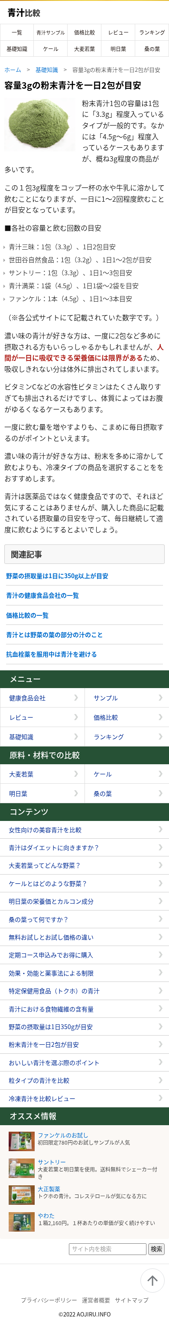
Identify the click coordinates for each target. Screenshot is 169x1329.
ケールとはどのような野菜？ (48, 883)
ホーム (12, 69)
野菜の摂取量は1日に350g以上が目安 (57, 575)
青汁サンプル (50, 32)
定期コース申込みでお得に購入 (51, 954)
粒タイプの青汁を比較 (39, 1080)
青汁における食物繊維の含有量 (51, 1008)
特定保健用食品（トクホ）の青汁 (54, 990)
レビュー (118, 32)
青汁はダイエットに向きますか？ (54, 847)
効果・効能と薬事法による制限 (51, 973)
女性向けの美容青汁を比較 (45, 829)
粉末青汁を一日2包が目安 (44, 1044)
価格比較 (84, 32)
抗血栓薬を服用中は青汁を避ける (51, 654)
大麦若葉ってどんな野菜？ (45, 865)
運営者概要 (96, 1300)
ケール (50, 48)
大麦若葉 (84, 48)
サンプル (106, 697)
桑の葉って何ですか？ (39, 919)
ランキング (152, 32)
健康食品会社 (27, 697)
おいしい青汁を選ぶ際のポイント (54, 1062)
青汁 (23, 12)
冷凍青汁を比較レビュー (42, 1098)
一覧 (17, 32)
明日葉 (118, 48)
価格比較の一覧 (27, 615)
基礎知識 (16, 48)
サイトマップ (132, 1300)
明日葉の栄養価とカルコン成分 (51, 901)
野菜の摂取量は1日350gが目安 (51, 1026)
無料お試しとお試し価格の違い (51, 937)
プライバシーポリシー (49, 1300)
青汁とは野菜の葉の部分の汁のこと (54, 634)
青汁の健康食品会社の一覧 (42, 595)
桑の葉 (152, 48)
